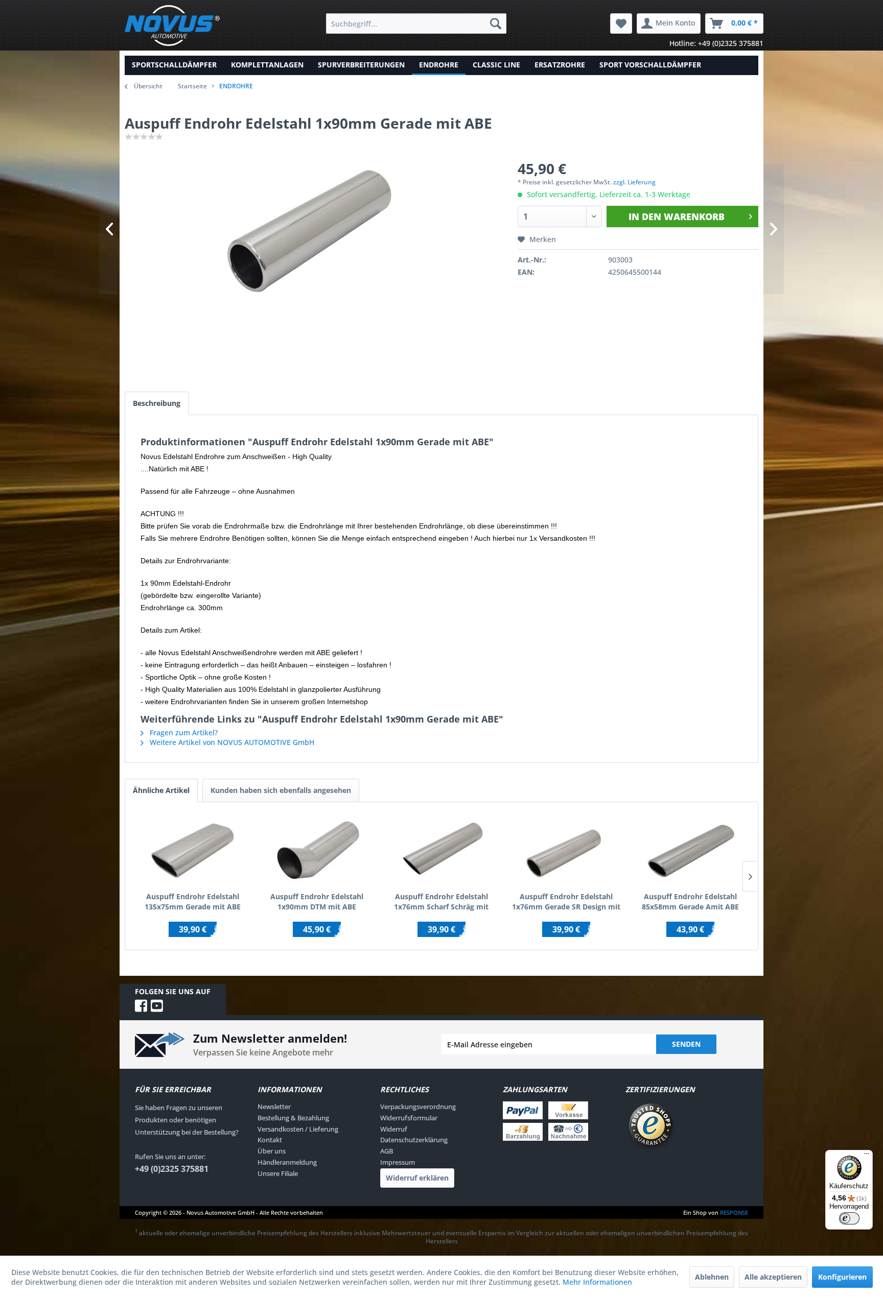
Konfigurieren (842, 1277)
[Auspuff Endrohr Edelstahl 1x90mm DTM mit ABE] (317, 850)
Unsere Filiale (278, 1173)
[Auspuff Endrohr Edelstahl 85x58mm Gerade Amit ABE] (690, 850)
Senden (686, 1044)
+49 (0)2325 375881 (171, 1168)
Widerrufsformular (408, 1117)
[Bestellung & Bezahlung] (561, 1121)
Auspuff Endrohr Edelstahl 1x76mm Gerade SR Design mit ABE (566, 902)
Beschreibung (156, 403)
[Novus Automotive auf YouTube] (157, 1005)
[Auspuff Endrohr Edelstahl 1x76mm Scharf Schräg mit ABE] (441, 850)
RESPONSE (734, 1212)
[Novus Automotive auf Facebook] (143, 1005)
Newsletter (274, 1106)
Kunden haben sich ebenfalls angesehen (281, 790)
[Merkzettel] (621, 23)
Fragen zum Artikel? (183, 732)
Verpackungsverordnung (418, 1106)
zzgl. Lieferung (634, 182)
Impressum (397, 1162)
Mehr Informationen (597, 1282)
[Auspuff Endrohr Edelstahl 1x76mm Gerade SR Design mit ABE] (566, 850)
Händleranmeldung (287, 1162)
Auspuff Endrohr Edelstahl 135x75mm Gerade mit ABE (193, 901)
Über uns (272, 1151)
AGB (386, 1151)
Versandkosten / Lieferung (298, 1129)
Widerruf (393, 1129)
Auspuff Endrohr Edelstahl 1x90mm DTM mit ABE (316, 901)
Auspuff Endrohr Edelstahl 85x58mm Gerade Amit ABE (690, 901)
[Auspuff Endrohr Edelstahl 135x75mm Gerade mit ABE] (192, 850)
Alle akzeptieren (773, 1277)
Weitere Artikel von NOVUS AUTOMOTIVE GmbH (231, 742)
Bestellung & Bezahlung (293, 1117)
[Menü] (867, 1156)
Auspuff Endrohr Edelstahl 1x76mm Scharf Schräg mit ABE (441, 902)
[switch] (849, 1218)
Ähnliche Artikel (161, 790)
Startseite (192, 86)
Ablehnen (712, 1277)
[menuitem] (416, 23)
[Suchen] (495, 23)
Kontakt (270, 1139)
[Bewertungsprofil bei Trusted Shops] (686, 1126)
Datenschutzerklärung (414, 1139)
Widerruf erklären (417, 1178)
